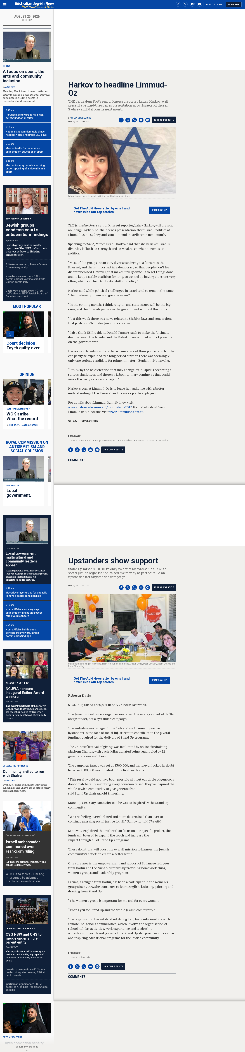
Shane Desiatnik (81, 118)
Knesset (140, 440)
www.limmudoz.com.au (126, 412)
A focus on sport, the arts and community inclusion (23, 76)
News (74, 440)
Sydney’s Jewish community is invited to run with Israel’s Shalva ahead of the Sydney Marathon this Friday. (27, 787)
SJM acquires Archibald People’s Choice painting (27, 987)
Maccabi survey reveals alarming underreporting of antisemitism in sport (26, 168)
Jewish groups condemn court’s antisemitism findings (27, 230)
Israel (151, 440)
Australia (163, 440)
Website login (214, 4)
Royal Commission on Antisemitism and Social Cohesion (27, 446)
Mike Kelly (13, 425)
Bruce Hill (13, 241)
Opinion (27, 374)
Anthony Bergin (30, 425)
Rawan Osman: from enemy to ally (27, 266)
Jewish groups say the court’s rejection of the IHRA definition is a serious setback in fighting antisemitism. (27, 249)
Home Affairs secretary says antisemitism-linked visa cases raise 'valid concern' (24, 612)
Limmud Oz (126, 440)
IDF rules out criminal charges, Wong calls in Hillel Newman (26, 863)
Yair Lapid (86, 440)
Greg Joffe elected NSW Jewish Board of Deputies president (27, 293)
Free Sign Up (159, 210)
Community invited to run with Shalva (23, 773)
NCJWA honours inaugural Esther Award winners (25, 693)
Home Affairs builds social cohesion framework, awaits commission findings (22, 632)
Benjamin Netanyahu (105, 440)
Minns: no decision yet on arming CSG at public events (26, 972)
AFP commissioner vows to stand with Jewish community (25, 279)
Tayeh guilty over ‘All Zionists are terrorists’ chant (23, 350)
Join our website (164, 120)
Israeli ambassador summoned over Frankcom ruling (23, 847)
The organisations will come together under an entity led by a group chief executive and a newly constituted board (26, 956)
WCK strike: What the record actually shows (22, 419)
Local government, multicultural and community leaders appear (21, 559)
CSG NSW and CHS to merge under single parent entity (24, 938)
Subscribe (234, 4)
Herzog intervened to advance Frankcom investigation (25, 877)
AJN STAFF (10, 87)
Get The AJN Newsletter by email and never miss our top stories (102, 210)
